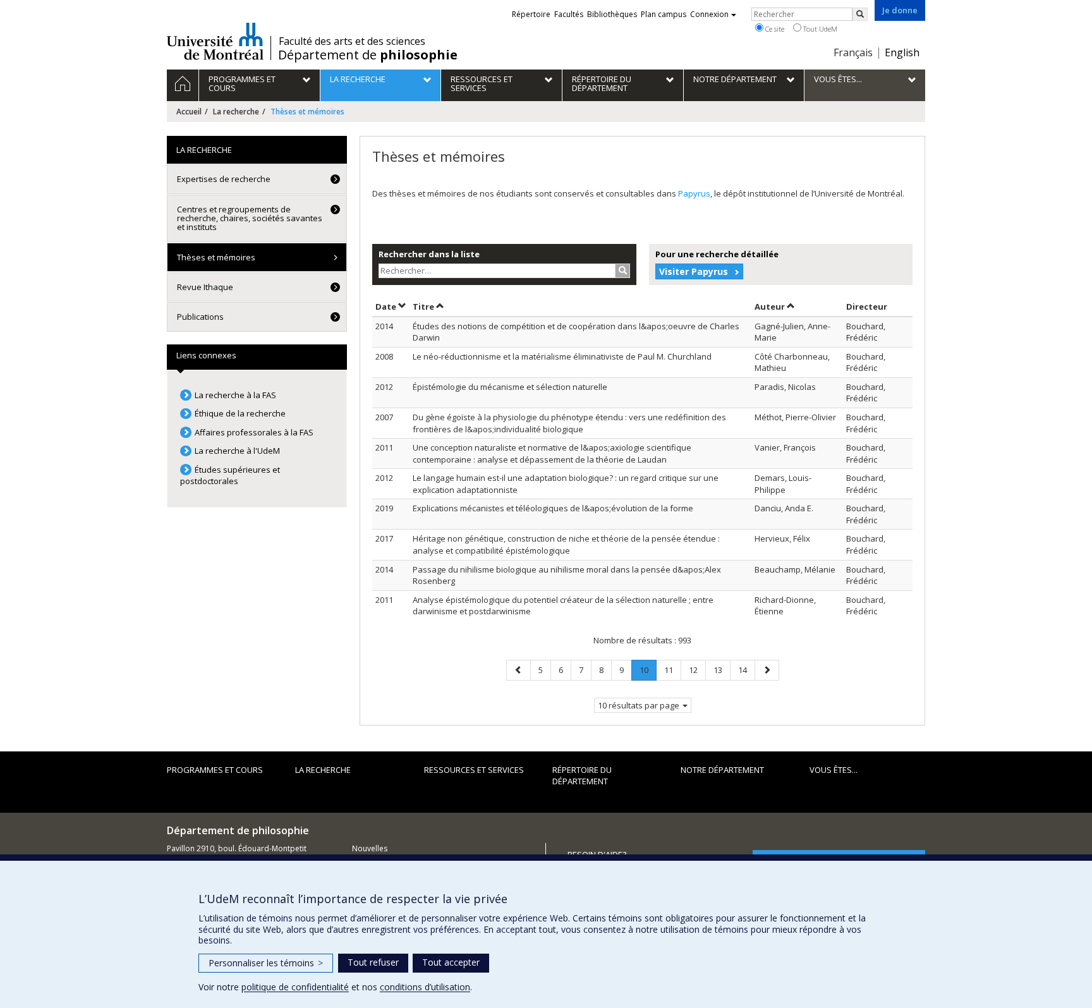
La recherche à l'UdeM (237, 450)
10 (648, 672)
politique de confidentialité (295, 987)
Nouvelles (369, 848)
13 (722, 670)
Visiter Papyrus (693, 271)
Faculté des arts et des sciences (352, 41)
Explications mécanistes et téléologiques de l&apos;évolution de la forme (553, 508)
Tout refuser (373, 962)
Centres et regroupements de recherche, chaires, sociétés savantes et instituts (249, 218)
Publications (200, 316)
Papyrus (694, 193)
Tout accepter (451, 962)
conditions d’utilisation (425, 987)
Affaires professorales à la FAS (254, 432)
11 (672, 670)
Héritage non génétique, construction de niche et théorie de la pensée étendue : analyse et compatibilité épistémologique (566, 544)
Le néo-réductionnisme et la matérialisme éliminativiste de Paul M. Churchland (562, 356)
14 (746, 670)
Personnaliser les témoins (266, 963)
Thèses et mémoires (216, 257)
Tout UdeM (819, 28)
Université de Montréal (215, 41)
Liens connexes (206, 355)
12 (697, 670)
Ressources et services (474, 769)
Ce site (773, 28)
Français (853, 52)
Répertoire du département (582, 775)
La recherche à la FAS (235, 395)
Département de (368, 55)
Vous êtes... (834, 769)
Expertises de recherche (223, 179)
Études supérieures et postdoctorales (230, 475)
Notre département (722, 769)
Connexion (709, 14)
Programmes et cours (215, 769)
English (902, 52)
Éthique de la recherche (240, 413)
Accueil (189, 111)
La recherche (236, 111)
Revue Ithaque (205, 287)
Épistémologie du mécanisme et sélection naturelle (510, 386)
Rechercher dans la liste (429, 254)
